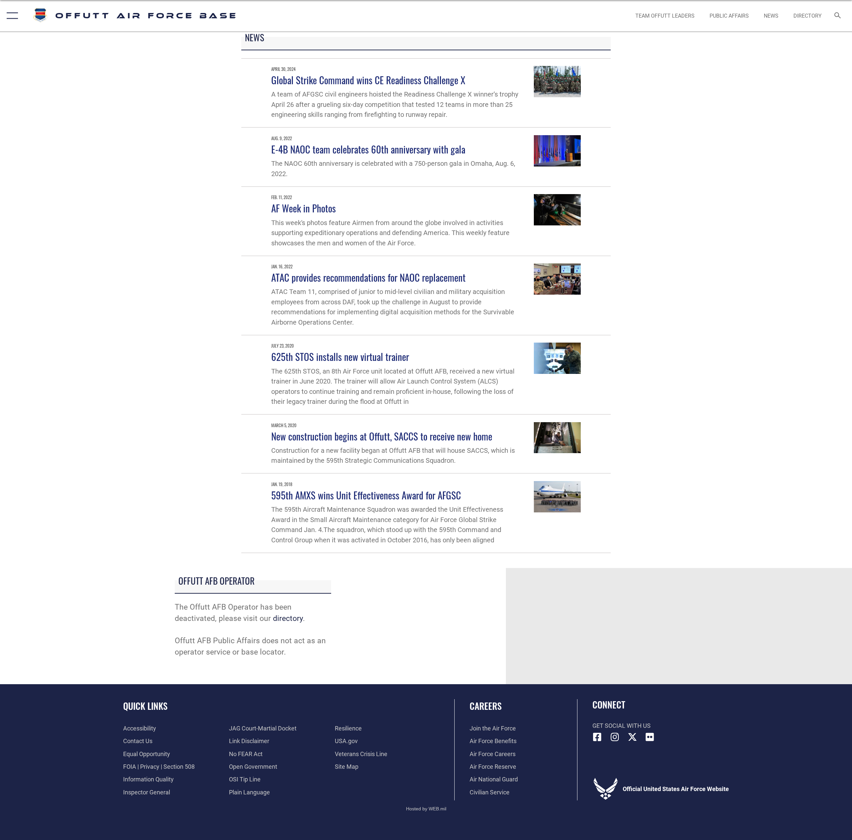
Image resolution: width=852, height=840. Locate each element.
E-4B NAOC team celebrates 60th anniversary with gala (368, 149)
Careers (486, 705)
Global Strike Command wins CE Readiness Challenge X (368, 80)
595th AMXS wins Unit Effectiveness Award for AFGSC (366, 495)
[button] (11, 16)
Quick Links (145, 705)
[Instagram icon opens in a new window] (615, 737)
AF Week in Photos (303, 208)
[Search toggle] (838, 16)
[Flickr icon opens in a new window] (650, 737)
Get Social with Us (621, 725)
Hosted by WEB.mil (426, 808)
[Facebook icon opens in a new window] (597, 737)
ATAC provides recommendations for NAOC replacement (368, 277)
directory (288, 618)
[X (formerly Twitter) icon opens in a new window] (632, 737)
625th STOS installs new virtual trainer (340, 356)
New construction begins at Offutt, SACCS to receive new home (381, 436)
